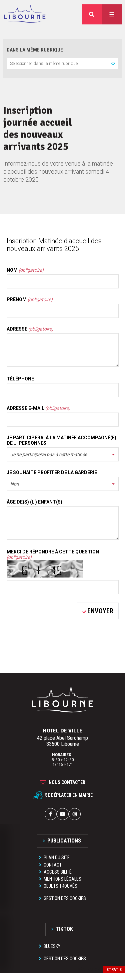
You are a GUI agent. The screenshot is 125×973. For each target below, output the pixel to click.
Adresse (30, 329)
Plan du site (57, 857)
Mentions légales (62, 879)
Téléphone (20, 378)
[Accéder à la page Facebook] (51, 814)
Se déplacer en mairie (69, 795)
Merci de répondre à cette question (53, 554)
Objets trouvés (60, 886)
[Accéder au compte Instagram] (75, 814)
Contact (53, 865)
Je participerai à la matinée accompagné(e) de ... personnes (61, 440)
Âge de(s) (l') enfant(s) (34, 502)
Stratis (114, 969)
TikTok (64, 929)
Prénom (30, 299)
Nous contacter (67, 782)
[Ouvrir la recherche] (92, 14)
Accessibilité (58, 872)
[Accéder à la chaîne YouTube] (63, 814)
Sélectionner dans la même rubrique (44, 63)
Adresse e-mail (38, 408)
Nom (25, 270)
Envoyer (100, 611)
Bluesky (52, 946)
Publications (64, 840)
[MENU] (112, 14)
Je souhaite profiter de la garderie (52, 472)
